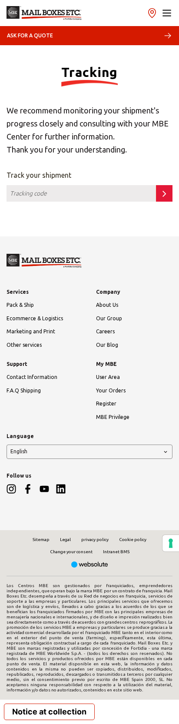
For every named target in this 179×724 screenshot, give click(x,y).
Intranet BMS (116, 551)
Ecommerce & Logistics (35, 318)
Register (106, 403)
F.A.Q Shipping (24, 390)
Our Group (109, 318)
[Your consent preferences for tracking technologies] (170, 543)
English (18, 451)
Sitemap (41, 539)
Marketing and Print (31, 331)
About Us (107, 305)
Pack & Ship (20, 305)
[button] (166, 13)
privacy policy (95, 539)
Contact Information (32, 377)
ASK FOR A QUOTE (30, 35)
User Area (108, 377)
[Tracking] (44, 13)
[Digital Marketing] (89, 565)
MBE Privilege (112, 417)
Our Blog (107, 345)
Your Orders (111, 390)
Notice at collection (49, 711)
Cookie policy (132, 539)
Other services (24, 345)
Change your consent (71, 551)
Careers (105, 331)
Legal (65, 539)
